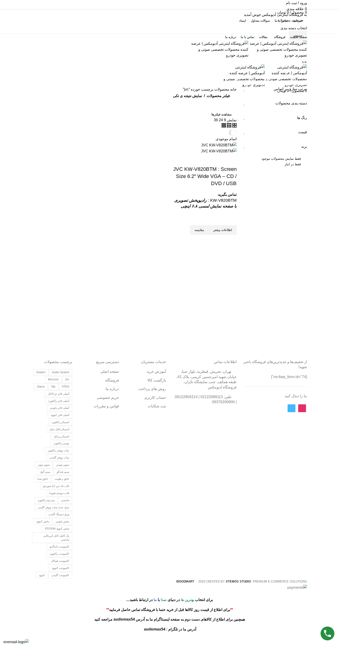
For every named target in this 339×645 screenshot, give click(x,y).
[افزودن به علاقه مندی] (231, 219)
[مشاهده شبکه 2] (234, 126)
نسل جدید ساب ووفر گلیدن (53, 507)
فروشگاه (112, 380)
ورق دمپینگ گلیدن (58, 514)
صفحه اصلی (109, 371)
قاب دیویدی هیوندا (59, 493)
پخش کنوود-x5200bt (57, 528)
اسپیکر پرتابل (61, 436)
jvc (67, 379)
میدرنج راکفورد (46, 500)
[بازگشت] (301, 52)
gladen (40, 372)
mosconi (53, 379)
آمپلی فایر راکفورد (58, 400)
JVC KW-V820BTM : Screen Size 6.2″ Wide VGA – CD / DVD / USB (205, 176)
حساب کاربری (155, 397)
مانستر (65, 500)
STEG (65, 386)
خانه (233, 89)
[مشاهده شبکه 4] (224, 126)
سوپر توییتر (62, 464)
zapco (41, 386)
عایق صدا (42, 478)
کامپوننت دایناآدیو (59, 546)
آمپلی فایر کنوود (60, 415)
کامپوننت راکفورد (59, 553)
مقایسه (218, 160)
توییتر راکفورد (61, 443)
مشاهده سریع (231, 240)
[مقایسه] (231, 160)
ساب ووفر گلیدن (59, 457)
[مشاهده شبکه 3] (228, 126)
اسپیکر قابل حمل (59, 429)
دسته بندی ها (293, 74)
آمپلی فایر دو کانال (58, 393)
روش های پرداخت (152, 389)
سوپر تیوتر (44, 464)
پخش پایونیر (62, 521)
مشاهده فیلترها (221, 114)
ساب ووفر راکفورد (58, 450)
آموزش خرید (156, 371)
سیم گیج (45, 471)
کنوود (42, 575)
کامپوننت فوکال (60, 560)
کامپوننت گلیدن (60, 575)
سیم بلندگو (63, 471)
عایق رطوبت (61, 478)
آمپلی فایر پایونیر (59, 407)
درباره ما (112, 389)
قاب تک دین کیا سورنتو (56, 486)
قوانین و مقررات (106, 406)
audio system (60, 372)
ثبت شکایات (157, 406)
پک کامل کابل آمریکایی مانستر (56, 537)
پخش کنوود (42, 521)
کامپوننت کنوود (60, 568)
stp (53, 386)
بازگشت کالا (156, 380)
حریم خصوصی (108, 397)
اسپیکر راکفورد (60, 422)
